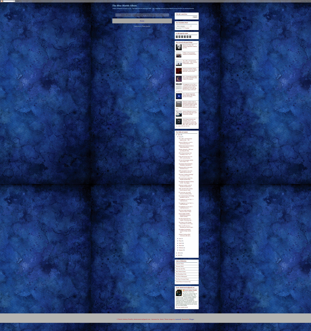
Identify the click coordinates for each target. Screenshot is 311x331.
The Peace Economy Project (182, 279)
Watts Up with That (180, 268)
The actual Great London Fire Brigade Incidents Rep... (185, 178)
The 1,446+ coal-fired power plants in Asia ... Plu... (185, 139)
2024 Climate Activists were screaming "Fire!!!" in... (185, 153)
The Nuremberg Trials (181, 274)
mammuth (178, 319)
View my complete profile (182, 307)
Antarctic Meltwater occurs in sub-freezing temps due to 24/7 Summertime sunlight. (190, 113)
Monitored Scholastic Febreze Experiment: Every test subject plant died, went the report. (190, 70)
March (180, 245)
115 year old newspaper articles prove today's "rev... (186, 161)
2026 (179, 134)
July (180, 136)
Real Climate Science (181, 271)
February (181, 247)
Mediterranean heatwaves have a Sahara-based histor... (186, 146)
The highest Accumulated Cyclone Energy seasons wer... (185, 231)
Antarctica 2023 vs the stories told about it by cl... (185, 168)
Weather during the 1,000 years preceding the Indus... (186, 150)
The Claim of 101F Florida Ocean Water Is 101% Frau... (186, 223)
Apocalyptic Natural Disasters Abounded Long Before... (185, 164)
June (180, 238)
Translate (187, 28)
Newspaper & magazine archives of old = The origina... (186, 182)
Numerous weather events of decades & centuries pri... (185, 186)
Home (142, 21)
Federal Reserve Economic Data (183, 281)
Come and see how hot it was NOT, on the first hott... (185, 157)
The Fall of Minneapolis (181, 276)
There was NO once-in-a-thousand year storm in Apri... (186, 226)
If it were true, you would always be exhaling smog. (185, 193)
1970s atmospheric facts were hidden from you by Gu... (185, 171)
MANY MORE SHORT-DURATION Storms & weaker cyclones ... (184, 215)
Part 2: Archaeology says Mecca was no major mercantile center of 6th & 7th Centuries (190, 78)
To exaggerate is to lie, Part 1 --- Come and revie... (186, 200)
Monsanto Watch (180, 266)
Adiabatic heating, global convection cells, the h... (185, 235)
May (180, 241)
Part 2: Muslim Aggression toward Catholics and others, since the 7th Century (189, 95)
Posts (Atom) (146, 26)
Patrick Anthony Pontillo (190, 290)
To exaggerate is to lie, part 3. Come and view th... (186, 207)
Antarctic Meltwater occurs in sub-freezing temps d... (185, 143)
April (180, 243)
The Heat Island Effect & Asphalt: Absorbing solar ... (186, 219)
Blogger (191, 319)
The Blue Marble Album (124, 5)
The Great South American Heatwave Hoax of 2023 (185, 211)
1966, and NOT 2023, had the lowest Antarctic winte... (186, 189)
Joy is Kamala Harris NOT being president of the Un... (186, 196)
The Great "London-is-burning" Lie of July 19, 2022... (186, 175)
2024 (179, 255)
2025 (179, 253)
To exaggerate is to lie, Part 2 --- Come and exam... (186, 204)
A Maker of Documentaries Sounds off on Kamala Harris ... (190, 53)
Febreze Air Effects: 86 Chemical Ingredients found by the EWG (190, 46)
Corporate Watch (180, 263)
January (181, 250)
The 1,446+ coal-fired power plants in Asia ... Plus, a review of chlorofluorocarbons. (190, 62)
